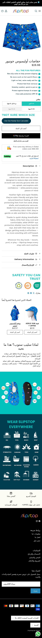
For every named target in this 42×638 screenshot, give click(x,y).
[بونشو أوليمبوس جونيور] (15, 312)
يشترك (35, 591)
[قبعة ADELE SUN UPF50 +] (32, 312)
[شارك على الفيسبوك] (31, 293)
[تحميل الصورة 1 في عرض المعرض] (21, 37)
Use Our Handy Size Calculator (16, 121)
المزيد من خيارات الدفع (21, 141)
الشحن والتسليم (34, 557)
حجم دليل (37, 541)
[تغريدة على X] (33, 293)
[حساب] (7, 11)
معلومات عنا (36, 534)
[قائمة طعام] (39, 11)
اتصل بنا (37, 537)
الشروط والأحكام (34, 561)
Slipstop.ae (31, 630)
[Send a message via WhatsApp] (38, 634)
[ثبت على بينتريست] (28, 293)
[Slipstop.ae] (21, 11)
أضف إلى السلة (21, 128)
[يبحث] (35, 11)
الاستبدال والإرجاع (34, 554)
